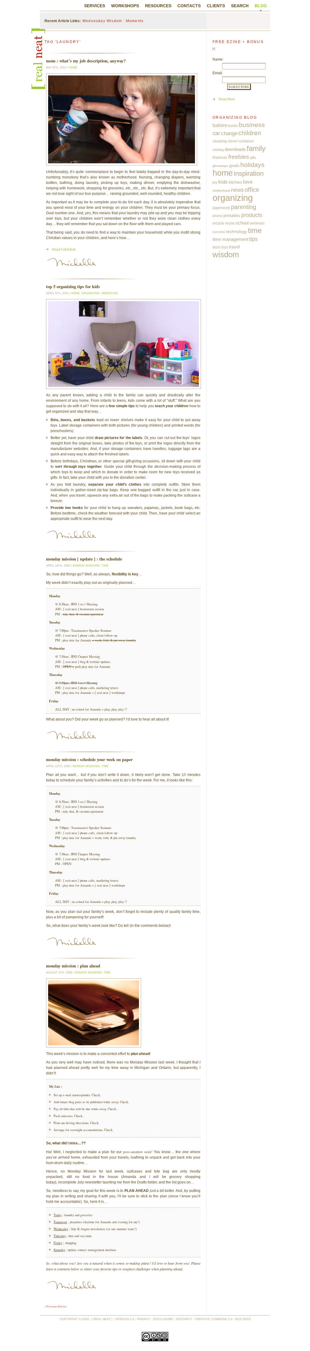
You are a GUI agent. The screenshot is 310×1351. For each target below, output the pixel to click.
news (237, 190)
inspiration (249, 173)
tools (216, 247)
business (252, 124)
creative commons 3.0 (213, 1319)
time (104, 565)
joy (215, 182)
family (256, 148)
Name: (218, 59)
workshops (125, 5)
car (216, 133)
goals (234, 165)
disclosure (163, 1319)
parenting (109, 293)
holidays (252, 164)
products (251, 215)
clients (216, 5)
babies (220, 125)
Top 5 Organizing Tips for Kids (73, 286)
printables (231, 215)
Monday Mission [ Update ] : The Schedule (84, 559)
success (219, 232)
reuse (230, 223)
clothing (218, 149)
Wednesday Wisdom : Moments (112, 21)
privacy (143, 1319)
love (247, 182)
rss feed (243, 1319)
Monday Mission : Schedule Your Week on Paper (89, 759)
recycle (218, 223)
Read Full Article (64, 249)
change (229, 133)
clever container (241, 141)
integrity (184, 1319)
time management (230, 239)
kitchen (235, 182)
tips (253, 239)
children (249, 133)
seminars (257, 223)
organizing (90, 293)
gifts (253, 157)
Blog (261, 5)
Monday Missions (86, 565)
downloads (235, 149)
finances (220, 157)
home (73, 67)
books (233, 126)
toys (224, 247)
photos (218, 216)
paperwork (221, 208)
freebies (238, 157)
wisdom (226, 254)
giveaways (220, 166)
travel (234, 246)
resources (158, 5)
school (242, 222)
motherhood (221, 190)
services (94, 5)
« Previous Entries (56, 1306)
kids (223, 182)
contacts (189, 5)
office (252, 189)
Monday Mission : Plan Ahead (73, 966)
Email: (218, 73)
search (240, 5)
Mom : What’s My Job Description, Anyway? (86, 61)
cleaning (220, 141)
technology (236, 231)
